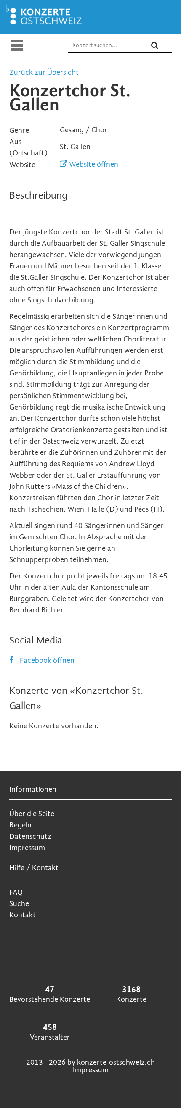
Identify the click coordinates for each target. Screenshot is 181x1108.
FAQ (16, 892)
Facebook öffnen (47, 660)
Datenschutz (30, 836)
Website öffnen (92, 164)
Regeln (20, 825)
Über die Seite (31, 813)
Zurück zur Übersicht (44, 72)
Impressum (27, 847)
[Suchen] (160, 49)
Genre (19, 130)
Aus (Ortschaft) (28, 147)
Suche (19, 903)
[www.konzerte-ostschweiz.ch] (46, 24)
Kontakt (22, 915)
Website (22, 164)
